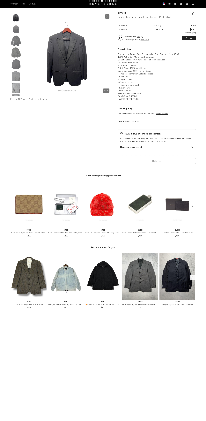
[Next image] (109, 54)
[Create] (169, 4)
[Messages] (187, 4)
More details (162, 113)
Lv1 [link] (138, 36)
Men (23, 3)
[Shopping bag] (181, 4)
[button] (67, 53)
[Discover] (175, 4)
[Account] (193, 4)
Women (14, 3)
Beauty (32, 3)
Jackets (43, 99)
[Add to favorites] (193, 13)
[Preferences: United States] (163, 4)
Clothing (32, 99)
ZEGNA (122, 13)
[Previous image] (25, 54)
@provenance (113, 175)
